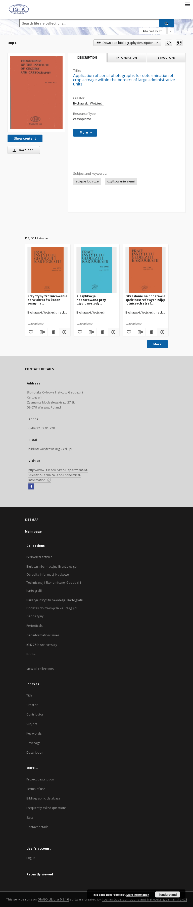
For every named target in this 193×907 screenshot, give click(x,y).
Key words (33, 733)
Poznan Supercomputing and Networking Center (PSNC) (144, 899)
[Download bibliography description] (41, 332)
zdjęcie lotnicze (87, 181)
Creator (32, 705)
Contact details (37, 827)
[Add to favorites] (168, 43)
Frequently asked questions (46, 808)
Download (25, 150)
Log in (30, 858)
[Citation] (179, 43)
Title (29, 695)
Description (34, 752)
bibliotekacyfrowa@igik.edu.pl (50, 449)
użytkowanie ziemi (121, 181)
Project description (40, 779)
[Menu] (187, 4)
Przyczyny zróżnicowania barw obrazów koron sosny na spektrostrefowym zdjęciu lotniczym (47, 299)
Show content (25, 138)
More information (137, 894)
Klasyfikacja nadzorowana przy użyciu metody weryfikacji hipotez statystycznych (91, 299)
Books (31, 654)
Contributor (34, 714)
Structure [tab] (166, 57)
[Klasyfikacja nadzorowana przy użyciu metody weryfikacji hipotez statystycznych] (96, 270)
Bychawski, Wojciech (88, 103)
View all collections (40, 669)
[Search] (166, 23)
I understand (168, 894)
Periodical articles (39, 557)
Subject (31, 724)
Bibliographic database (43, 798)
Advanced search (152, 31)
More (157, 344)
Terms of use (35, 789)
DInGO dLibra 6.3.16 (53, 899)
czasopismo (82, 119)
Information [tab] (126, 57)
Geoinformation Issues (43, 635)
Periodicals (34, 626)
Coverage (33, 743)
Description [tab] (87, 57)
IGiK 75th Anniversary (41, 645)
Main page (33, 531)
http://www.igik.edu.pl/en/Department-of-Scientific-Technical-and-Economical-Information (58, 475)
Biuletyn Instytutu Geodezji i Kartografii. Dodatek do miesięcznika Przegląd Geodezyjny (54, 608)
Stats (29, 817)
